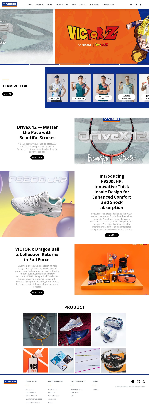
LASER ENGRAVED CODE (34, 399)
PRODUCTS (52, 393)
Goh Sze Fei (78, 98)
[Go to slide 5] (134, 64)
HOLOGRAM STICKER (33, 402)
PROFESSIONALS (53, 396)
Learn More (37, 157)
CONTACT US (75, 393)
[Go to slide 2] (44, 64)
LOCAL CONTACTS (77, 389)
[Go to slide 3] (74, 64)
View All (7, 94)
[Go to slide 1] (14, 64)
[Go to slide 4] (104, 64)
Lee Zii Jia (54, 98)
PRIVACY (95, 389)
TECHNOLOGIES (31, 393)
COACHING (52, 399)
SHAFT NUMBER (31, 396)
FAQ (72, 396)
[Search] (136, 4)
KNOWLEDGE (52, 389)
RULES (50, 402)
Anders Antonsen (126, 97)
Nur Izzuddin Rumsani (103, 97)
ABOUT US (29, 389)
